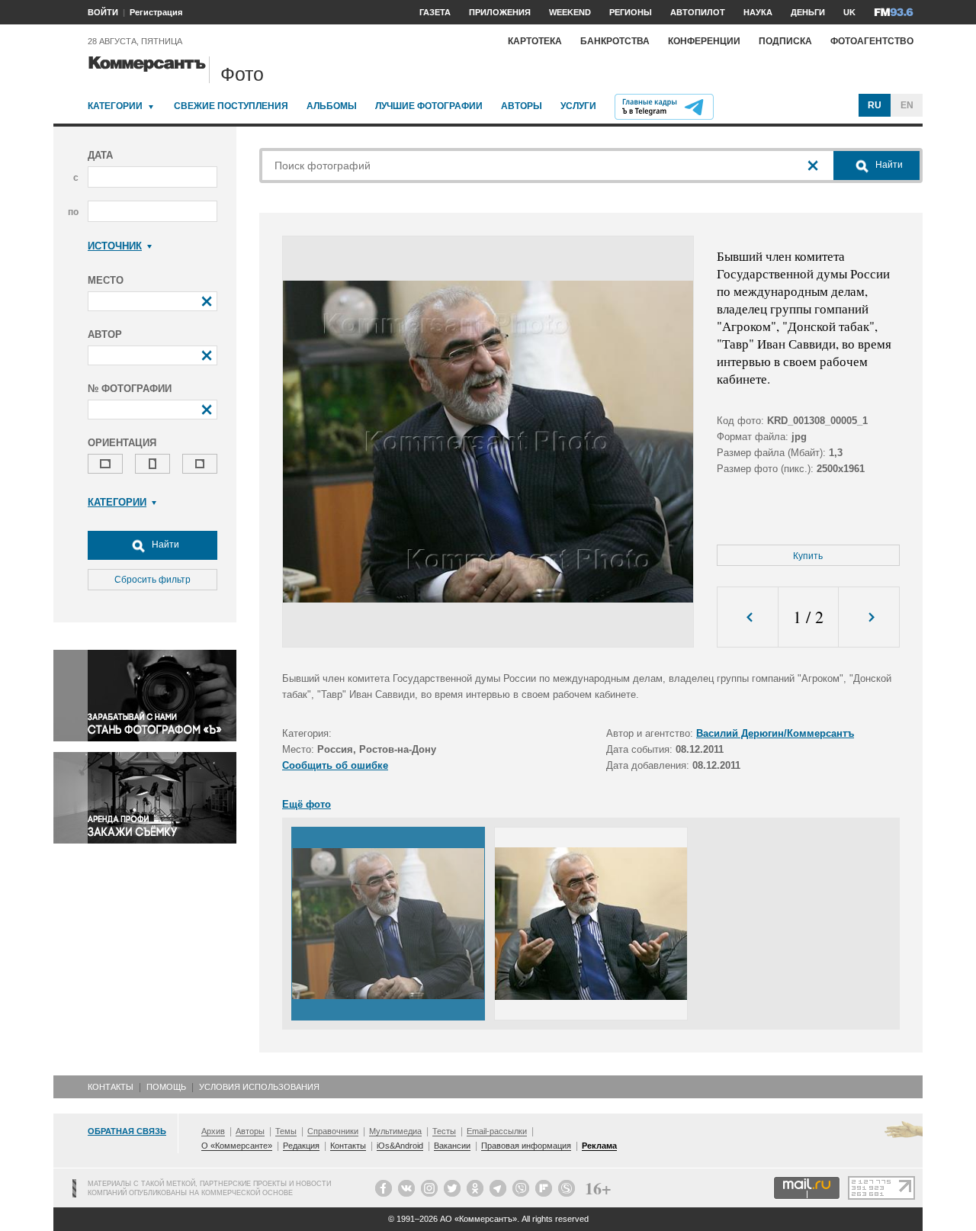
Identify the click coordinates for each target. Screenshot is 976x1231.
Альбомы (332, 106)
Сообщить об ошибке (335, 765)
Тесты (444, 1131)
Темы (286, 1131)
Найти (164, 544)
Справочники (332, 1131)
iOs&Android (400, 1145)
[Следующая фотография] (869, 617)
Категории (115, 106)
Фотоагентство (871, 41)
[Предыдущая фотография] (748, 617)
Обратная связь (127, 1131)
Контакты (110, 1086)
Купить (808, 556)
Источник (115, 246)
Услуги (578, 106)
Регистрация (156, 12)
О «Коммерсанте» (236, 1145)
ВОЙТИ (103, 12)
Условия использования (259, 1086)
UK (849, 12)
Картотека (535, 41)
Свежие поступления (231, 106)
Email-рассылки (497, 1131)
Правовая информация (526, 1145)
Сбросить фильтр (152, 579)
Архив (213, 1131)
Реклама (599, 1145)
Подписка (785, 41)
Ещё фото (306, 804)
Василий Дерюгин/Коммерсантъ (775, 733)
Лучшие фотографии (429, 106)
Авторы (521, 106)
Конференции (704, 41)
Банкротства (615, 41)
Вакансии (452, 1145)
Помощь (166, 1086)
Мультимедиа (395, 1131)
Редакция (301, 1145)
